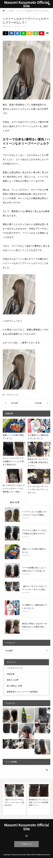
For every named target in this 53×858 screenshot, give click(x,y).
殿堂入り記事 (12, 680)
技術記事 (11, 674)
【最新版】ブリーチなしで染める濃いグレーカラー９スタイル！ (38, 802)
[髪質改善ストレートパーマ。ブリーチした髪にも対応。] (10, 728)
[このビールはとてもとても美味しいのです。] (26, 715)
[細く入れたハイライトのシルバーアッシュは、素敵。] (10, 744)
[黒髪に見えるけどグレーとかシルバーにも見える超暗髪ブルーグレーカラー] (42, 715)
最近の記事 (14, 502)
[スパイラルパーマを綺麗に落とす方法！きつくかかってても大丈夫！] (10, 715)
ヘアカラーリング (19, 26)
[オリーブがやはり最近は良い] (42, 746)
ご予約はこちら (26, 844)
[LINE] (23, 33)
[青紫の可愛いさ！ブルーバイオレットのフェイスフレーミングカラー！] (26, 731)
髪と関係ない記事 (14, 686)
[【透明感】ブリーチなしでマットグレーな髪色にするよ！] (42, 728)
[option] (14, 798)
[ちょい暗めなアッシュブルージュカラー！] (26, 744)
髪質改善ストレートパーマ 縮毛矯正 (22, 692)
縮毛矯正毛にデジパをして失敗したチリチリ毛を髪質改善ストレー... (14, 802)
